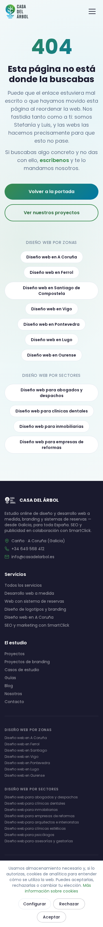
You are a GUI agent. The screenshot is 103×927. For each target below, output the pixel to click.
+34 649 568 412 (27, 549)
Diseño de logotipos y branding (35, 609)
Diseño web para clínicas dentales (51, 411)
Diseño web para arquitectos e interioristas (42, 822)
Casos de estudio (22, 670)
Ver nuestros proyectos (52, 212)
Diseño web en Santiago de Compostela (51, 290)
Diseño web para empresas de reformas (52, 444)
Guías (10, 678)
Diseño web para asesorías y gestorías (39, 841)
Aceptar (51, 917)
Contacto (14, 702)
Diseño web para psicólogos (29, 834)
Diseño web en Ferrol (51, 272)
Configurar (34, 904)
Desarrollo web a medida (29, 593)
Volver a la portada (51, 191)
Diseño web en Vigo (51, 309)
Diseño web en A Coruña (51, 257)
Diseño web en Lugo (51, 340)
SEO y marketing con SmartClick (37, 625)
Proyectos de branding (27, 662)
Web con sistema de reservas (34, 601)
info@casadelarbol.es (32, 557)
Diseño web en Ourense (51, 355)
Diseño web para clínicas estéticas (35, 828)
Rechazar (69, 904)
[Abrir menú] (92, 11)
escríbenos (54, 160)
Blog (9, 686)
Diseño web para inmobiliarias (51, 426)
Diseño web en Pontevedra (51, 324)
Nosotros (13, 694)
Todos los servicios (23, 585)
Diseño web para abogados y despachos (51, 392)
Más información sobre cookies (58, 888)
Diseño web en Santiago (26, 750)
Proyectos (15, 654)
